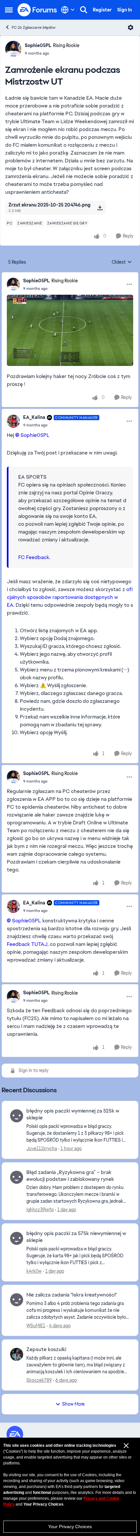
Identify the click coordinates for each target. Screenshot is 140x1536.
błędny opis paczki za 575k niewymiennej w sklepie (76, 1237)
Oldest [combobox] (122, 262)
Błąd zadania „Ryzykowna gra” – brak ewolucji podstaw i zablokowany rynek (70, 1175)
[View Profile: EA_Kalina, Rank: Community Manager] (13, 421)
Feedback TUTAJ (27, 944)
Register (102, 10)
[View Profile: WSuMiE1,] (16, 1299)
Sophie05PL (38, 45)
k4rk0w (34, 1271)
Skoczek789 (39, 1380)
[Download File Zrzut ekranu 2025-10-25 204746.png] (100, 208)
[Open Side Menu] (9, 10)
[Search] (84, 10)
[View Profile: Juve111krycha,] (16, 1115)
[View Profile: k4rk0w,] (16, 1238)
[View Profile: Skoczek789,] (16, 1354)
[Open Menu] (130, 27)
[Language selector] (67, 9)
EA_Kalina (34, 417)
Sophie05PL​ (35, 435)
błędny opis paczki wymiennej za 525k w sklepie (72, 1114)
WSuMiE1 (35, 1326)
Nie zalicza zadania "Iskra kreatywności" (71, 1295)
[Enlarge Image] (70, 330)
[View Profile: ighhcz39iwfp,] (16, 1177)
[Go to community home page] (37, 9)
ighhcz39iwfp (40, 1210)
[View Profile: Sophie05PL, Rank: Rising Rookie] (13, 49)
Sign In (124, 10)
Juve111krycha (41, 1148)
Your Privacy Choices (70, 1526)
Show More (73, 1404)
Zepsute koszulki (46, 1349)
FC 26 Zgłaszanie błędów (33, 27)
